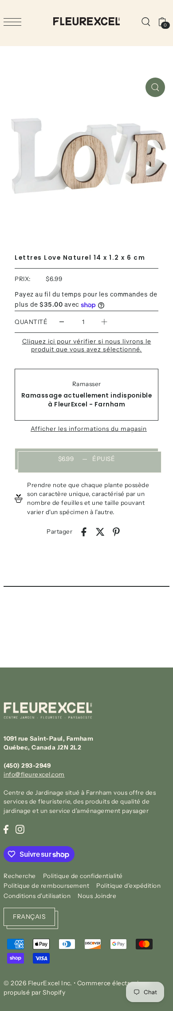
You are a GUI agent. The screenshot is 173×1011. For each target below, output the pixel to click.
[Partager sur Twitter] (100, 532)
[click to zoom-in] (155, 87)
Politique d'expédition (128, 885)
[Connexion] (145, 21)
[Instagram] (20, 829)
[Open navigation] (15, 22)
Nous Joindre (97, 895)
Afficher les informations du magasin (89, 429)
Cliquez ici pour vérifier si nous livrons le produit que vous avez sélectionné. (86, 345)
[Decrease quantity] (61, 321)
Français (29, 917)
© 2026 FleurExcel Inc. (38, 983)
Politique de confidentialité (83, 875)
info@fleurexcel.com (34, 774)
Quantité (31, 321)
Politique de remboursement (46, 885)
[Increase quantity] (104, 321)
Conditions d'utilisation (37, 895)
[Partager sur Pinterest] (116, 532)
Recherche (20, 875)
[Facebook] (6, 829)
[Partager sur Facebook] (83, 532)
